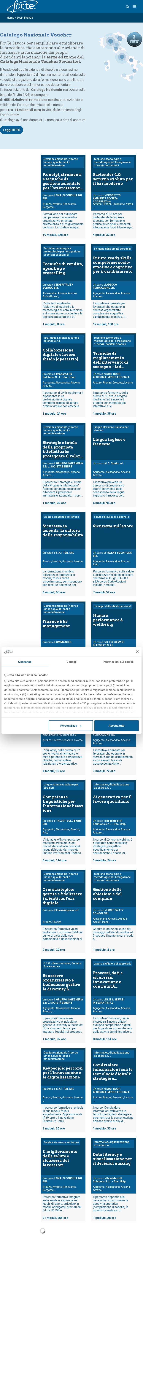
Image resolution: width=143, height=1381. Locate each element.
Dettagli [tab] (71, 661)
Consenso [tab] (24, 661)
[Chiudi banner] (137, 651)
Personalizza (68, 725)
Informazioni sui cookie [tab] (118, 661)
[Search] (127, 6)
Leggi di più (11, 130)
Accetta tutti (116, 725)
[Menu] (134, 6)
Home (10, 17)
